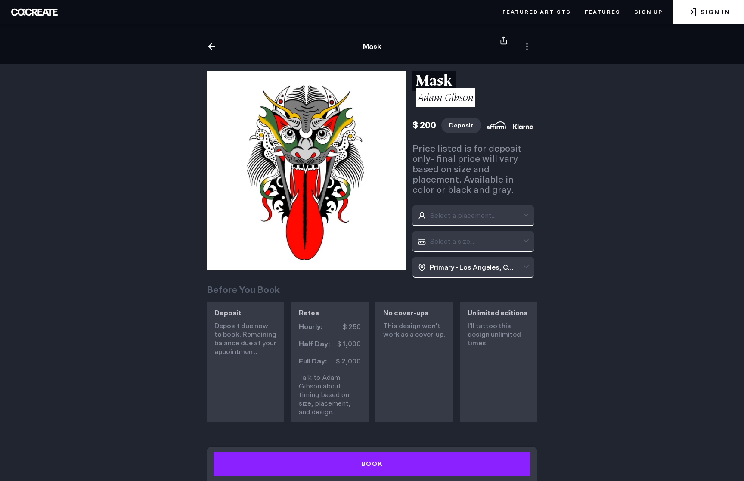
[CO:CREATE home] (34, 12)
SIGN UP (648, 12)
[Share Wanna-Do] (503, 46)
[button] (708, 12)
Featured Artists (536, 12)
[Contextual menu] (527, 46)
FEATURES (602, 12)
